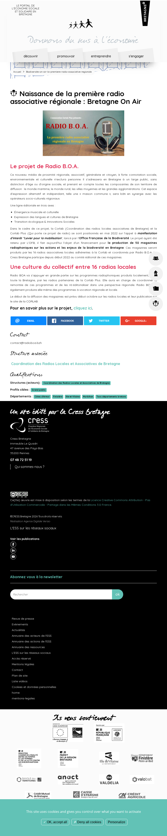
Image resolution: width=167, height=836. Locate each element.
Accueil (17, 71)
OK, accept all (56, 822)
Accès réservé (21, 658)
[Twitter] (13, 550)
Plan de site (19, 675)
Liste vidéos (19, 681)
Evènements (20, 624)
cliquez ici (83, 308)
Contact (17, 670)
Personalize (116, 822)
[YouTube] (13, 556)
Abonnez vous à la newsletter (36, 576)
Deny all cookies (88, 822)
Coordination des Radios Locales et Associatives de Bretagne (65, 363)
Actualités (18, 630)
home (16, 692)
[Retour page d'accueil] (84, 23)
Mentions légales (23, 664)
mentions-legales (23, 698)
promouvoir (66, 56)
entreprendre (101, 56)
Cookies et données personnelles (34, 687)
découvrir (31, 56)
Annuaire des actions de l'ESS (31, 641)
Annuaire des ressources (28, 647)
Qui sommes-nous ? (29, 467)
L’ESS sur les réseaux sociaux (31, 653)
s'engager (136, 56)
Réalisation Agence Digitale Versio (30, 521)
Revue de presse (23, 618)
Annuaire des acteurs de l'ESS (32, 636)
